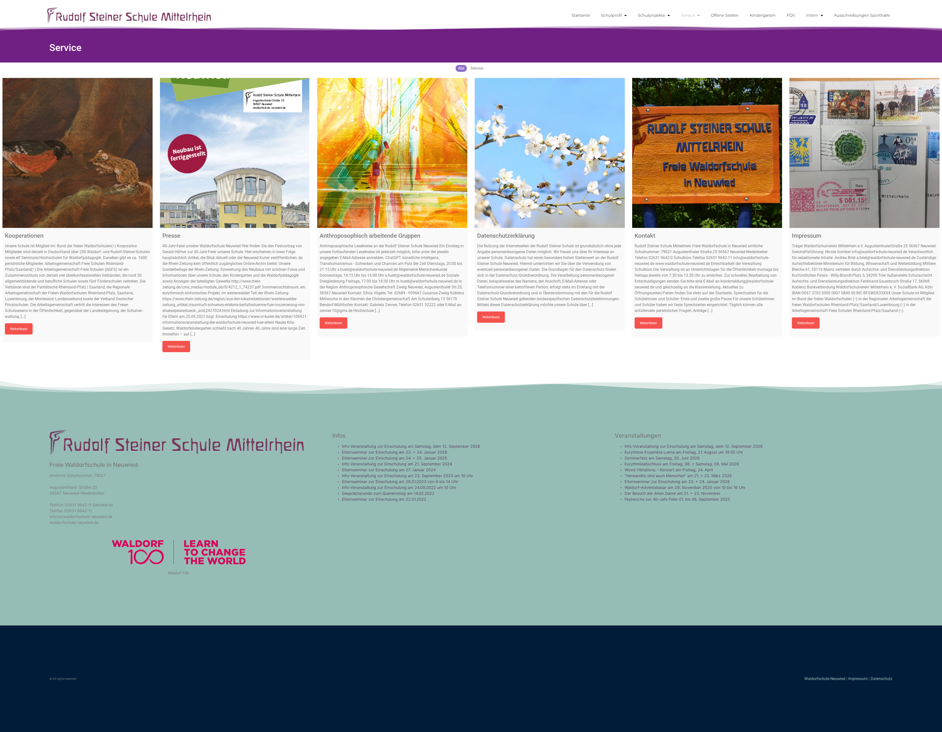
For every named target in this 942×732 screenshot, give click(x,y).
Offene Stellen (725, 15)
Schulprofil (611, 15)
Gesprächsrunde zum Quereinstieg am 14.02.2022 (388, 493)
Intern (812, 15)
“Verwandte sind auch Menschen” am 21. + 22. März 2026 (678, 475)
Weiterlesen (18, 329)
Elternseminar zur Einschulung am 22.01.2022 (384, 499)
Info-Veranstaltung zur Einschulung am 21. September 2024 (397, 463)
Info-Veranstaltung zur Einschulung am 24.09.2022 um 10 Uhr (399, 487)
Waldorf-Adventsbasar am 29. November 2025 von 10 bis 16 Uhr (685, 487)
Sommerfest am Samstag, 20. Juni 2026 (662, 458)
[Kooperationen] (77, 153)
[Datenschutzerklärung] (550, 153)
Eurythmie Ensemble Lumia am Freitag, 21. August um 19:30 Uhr (684, 452)
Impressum (858, 678)
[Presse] (235, 153)
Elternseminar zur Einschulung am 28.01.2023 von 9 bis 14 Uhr (400, 481)
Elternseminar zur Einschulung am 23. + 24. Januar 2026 (394, 452)
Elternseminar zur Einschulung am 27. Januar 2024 (389, 469)
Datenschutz (881, 678)
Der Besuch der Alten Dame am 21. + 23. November (672, 493)
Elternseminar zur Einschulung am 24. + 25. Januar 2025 (394, 458)
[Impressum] (864, 153)
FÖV (791, 15)
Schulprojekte (651, 15)
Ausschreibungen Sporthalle (862, 15)
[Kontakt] (707, 153)
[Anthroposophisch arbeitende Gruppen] (392, 153)
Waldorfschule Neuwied (825, 678)
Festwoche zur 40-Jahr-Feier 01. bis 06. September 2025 (677, 499)
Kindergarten (763, 15)
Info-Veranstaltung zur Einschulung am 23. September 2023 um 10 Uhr (407, 475)
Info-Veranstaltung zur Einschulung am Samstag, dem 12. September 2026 (411, 446)
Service (688, 15)
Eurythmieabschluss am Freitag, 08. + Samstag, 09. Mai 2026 (682, 463)
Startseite (581, 15)
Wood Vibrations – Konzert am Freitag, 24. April (669, 469)
